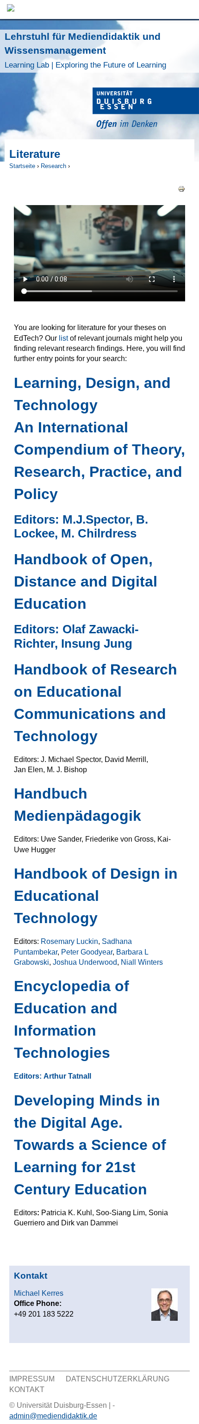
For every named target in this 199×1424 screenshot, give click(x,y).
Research (53, 165)
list (63, 338)
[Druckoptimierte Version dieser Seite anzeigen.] (181, 188)
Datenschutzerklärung (117, 1379)
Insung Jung (96, 643)
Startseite (22, 165)
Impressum (32, 1379)
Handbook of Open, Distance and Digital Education (85, 581)
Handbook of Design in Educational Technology (96, 895)
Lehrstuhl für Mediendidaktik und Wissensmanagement (85, 50)
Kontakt (26, 1389)
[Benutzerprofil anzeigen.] (164, 1318)
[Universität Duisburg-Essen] (146, 109)
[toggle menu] (187, 9)
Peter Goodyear (86, 952)
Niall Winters (142, 962)
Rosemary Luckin (69, 941)
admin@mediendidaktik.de (53, 1416)
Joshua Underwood (85, 962)
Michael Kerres (38, 1293)
